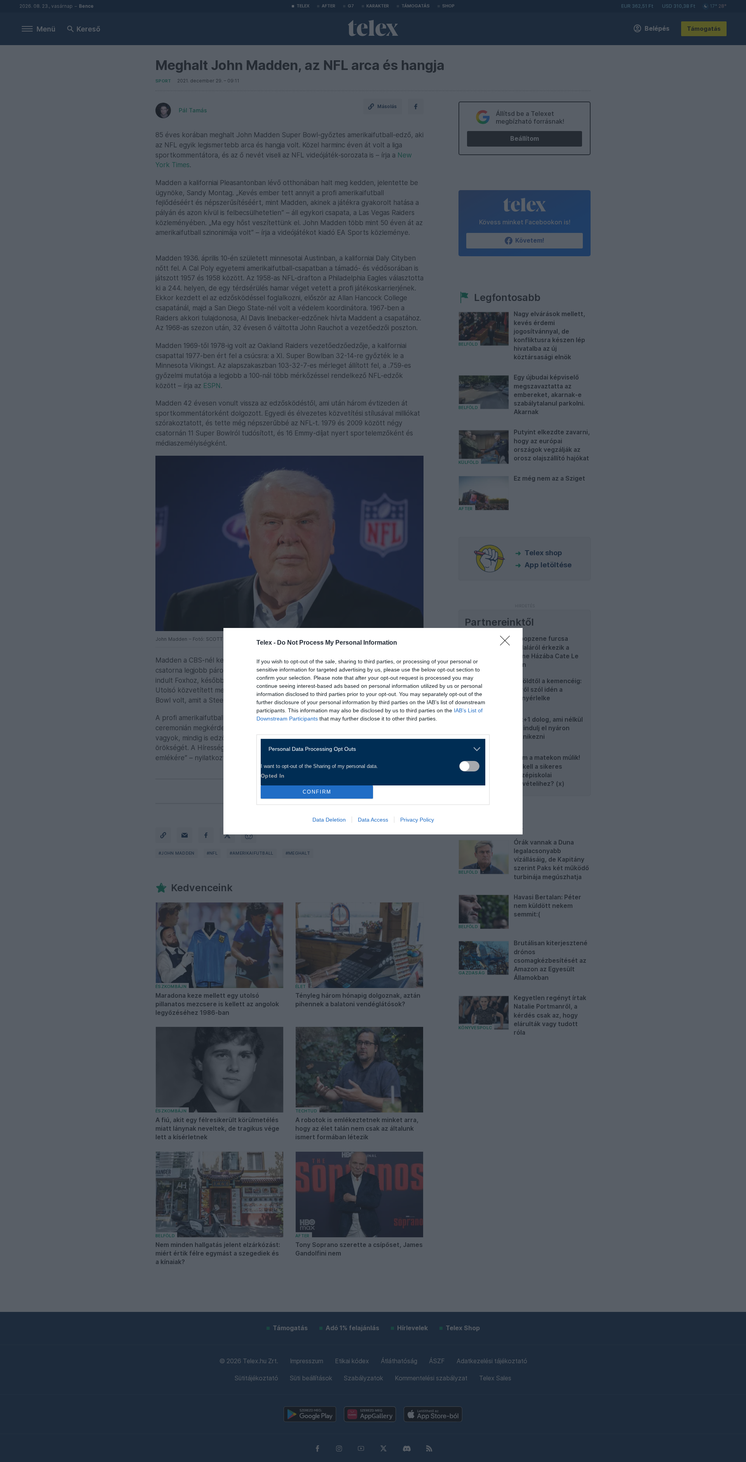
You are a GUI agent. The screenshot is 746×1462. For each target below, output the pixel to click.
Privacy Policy (417, 820)
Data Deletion (329, 820)
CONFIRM (317, 792)
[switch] (469, 766)
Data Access (373, 820)
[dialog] (373, 731)
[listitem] (370, 749)
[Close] (507, 643)
